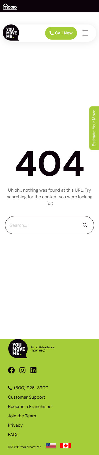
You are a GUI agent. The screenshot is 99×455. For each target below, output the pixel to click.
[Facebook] (11, 370)
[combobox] (40, 225)
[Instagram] (22, 370)
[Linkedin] (33, 370)
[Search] (85, 225)
